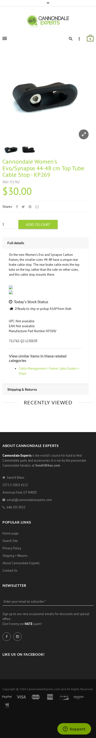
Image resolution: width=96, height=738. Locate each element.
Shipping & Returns (22, 389)
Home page (10, 533)
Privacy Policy (11, 548)
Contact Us (9, 570)
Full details (15, 243)
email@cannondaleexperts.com (29, 500)
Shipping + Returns (15, 556)
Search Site (10, 541)
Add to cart (38, 224)
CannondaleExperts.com (43, 689)
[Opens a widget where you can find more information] (74, 729)
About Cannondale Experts (21, 563)
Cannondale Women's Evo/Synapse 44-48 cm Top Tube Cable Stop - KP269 (43, 168)
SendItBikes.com (47, 465)
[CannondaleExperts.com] (48, 21)
